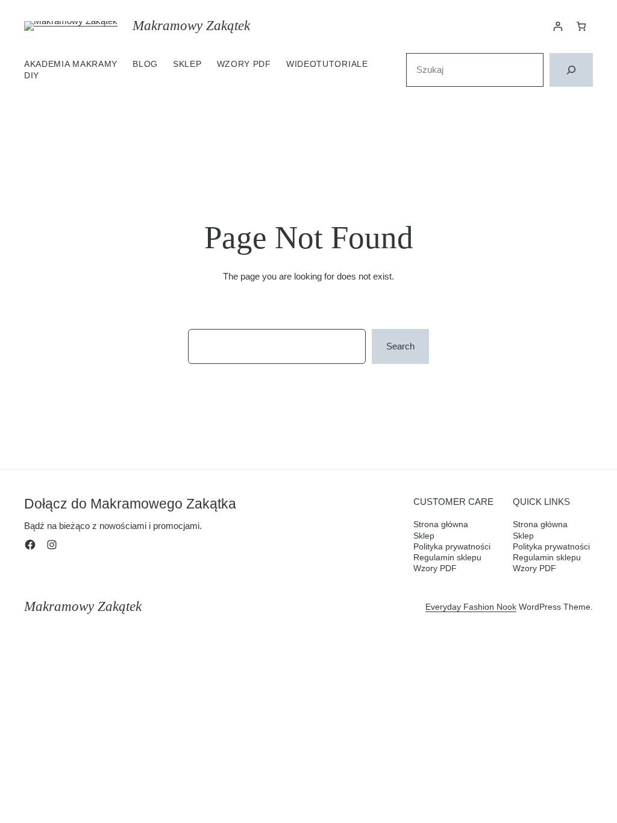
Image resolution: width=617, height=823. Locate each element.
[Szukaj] (571, 70)
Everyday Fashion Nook (470, 607)
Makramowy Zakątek (191, 25)
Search (400, 346)
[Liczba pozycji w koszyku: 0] (581, 26)
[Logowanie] (558, 26)
